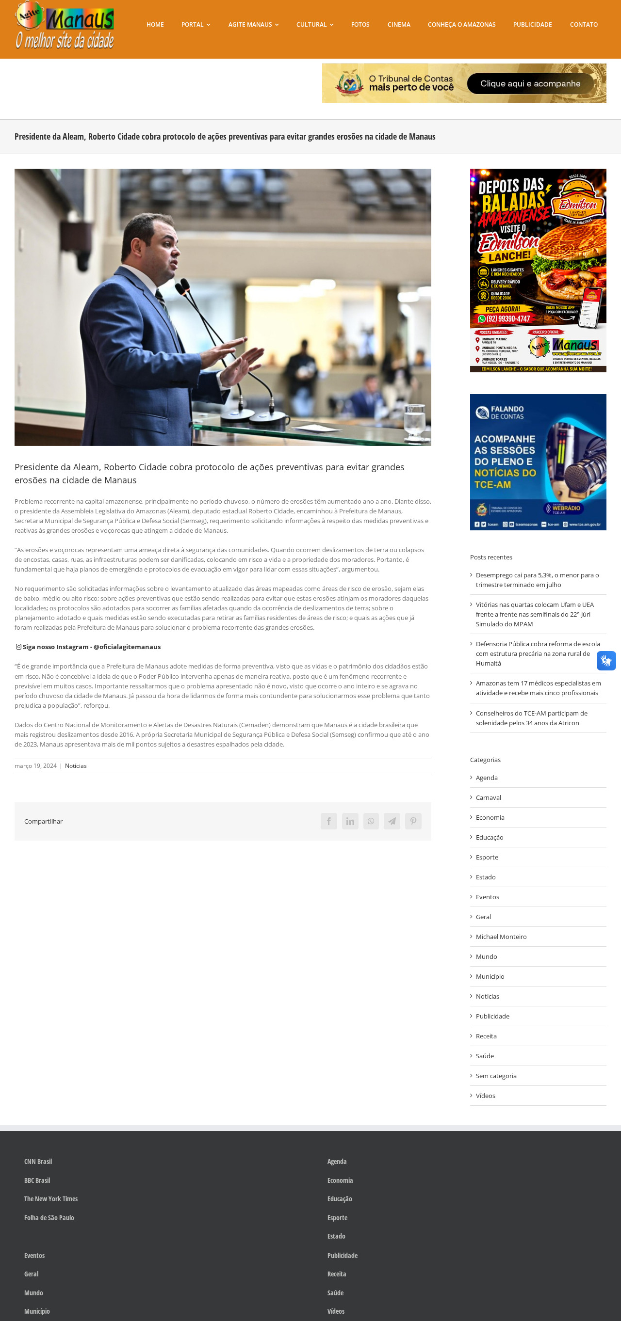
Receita (486, 1036)
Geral (483, 916)
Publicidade (492, 1016)
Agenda (487, 777)
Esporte (487, 857)
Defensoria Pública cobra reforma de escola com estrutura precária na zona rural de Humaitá (538, 653)
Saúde (485, 1055)
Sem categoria (496, 1075)
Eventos (487, 896)
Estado (486, 877)
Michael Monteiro (501, 936)
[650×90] (464, 66)
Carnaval (488, 797)
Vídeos (485, 1095)
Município (490, 976)
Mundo (486, 956)
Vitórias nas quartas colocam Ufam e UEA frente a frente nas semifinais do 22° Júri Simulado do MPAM (535, 614)
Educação (490, 837)
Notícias (76, 766)
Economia (490, 817)
